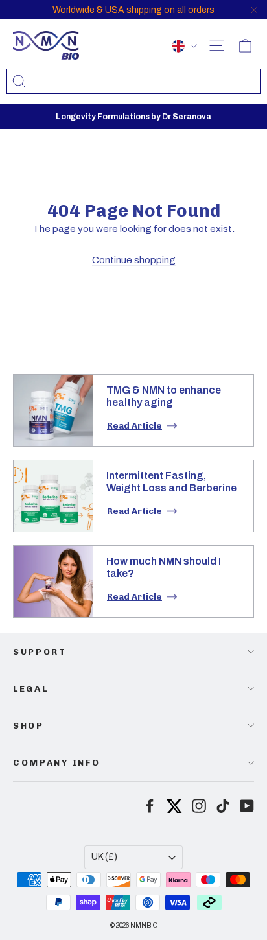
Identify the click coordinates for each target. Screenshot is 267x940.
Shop (28, 725)
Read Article (134, 425)
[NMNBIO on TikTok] (223, 805)
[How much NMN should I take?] (53, 581)
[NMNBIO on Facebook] (150, 805)
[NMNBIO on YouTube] (247, 805)
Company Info (56, 762)
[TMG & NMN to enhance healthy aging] (53, 410)
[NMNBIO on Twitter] (174, 804)
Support (40, 651)
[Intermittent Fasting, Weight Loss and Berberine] (53, 496)
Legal (30, 688)
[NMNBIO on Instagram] (199, 805)
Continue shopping (134, 260)
